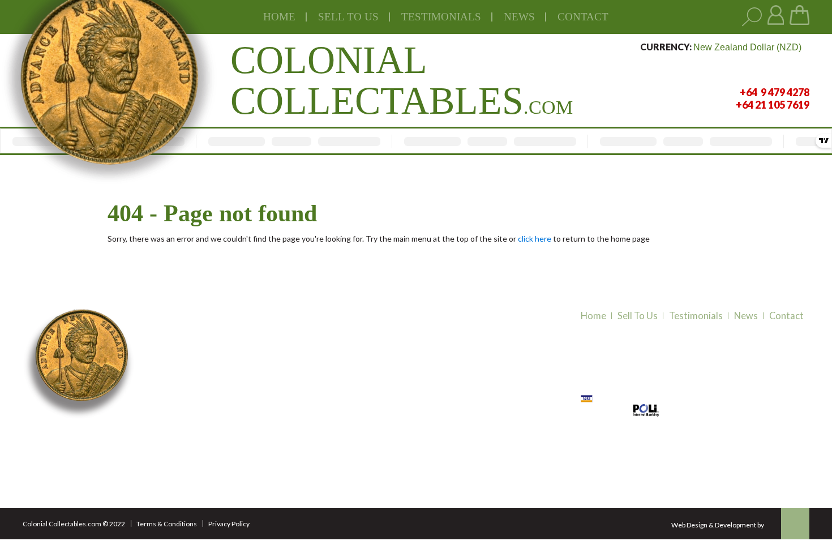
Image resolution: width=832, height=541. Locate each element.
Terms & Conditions (166, 523)
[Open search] (752, 17)
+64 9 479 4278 (194, 430)
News (519, 17)
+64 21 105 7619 (196, 444)
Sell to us (348, 17)
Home (279, 17)
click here (534, 238)
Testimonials (696, 315)
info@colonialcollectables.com (223, 466)
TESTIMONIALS (441, 17)
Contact (582, 17)
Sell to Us (637, 315)
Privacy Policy (229, 523)
